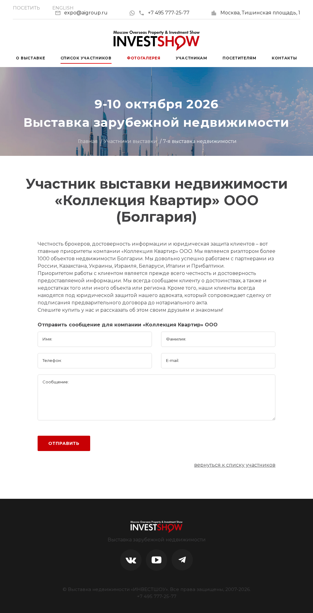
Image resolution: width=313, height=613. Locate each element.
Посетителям (239, 58)
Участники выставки (130, 141)
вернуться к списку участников (234, 465)
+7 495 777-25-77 (169, 13)
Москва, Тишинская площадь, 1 (260, 13)
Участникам (191, 58)
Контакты (284, 58)
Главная (88, 141)
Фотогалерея (143, 58)
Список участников (86, 58)
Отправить (64, 443)
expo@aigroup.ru (86, 13)
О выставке (30, 58)
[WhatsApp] (133, 13)
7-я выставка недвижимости (200, 141)
